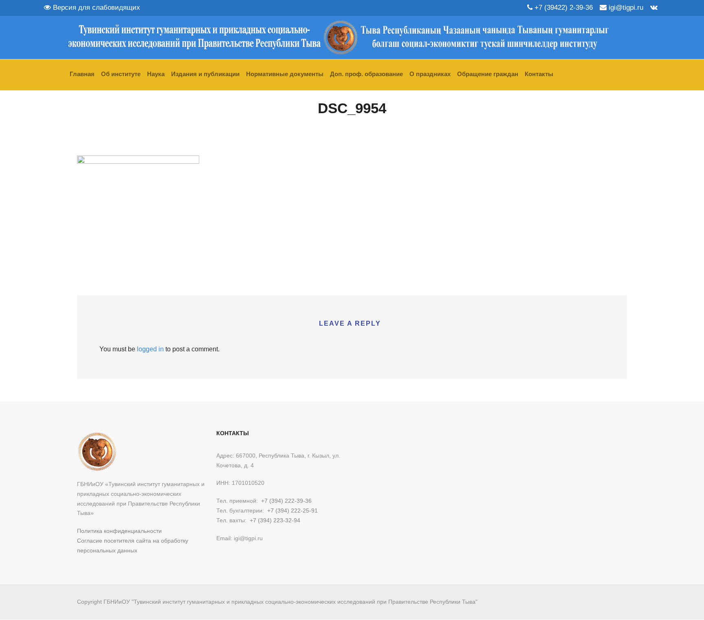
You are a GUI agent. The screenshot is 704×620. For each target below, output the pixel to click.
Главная (82, 73)
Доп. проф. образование (366, 73)
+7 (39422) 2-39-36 (562, 7)
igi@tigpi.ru (625, 7)
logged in (150, 349)
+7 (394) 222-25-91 (292, 510)
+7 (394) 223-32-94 (275, 520)
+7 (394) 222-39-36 (286, 500)
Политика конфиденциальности (119, 531)
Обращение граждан (487, 73)
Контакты (539, 73)
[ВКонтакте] (654, 7)
